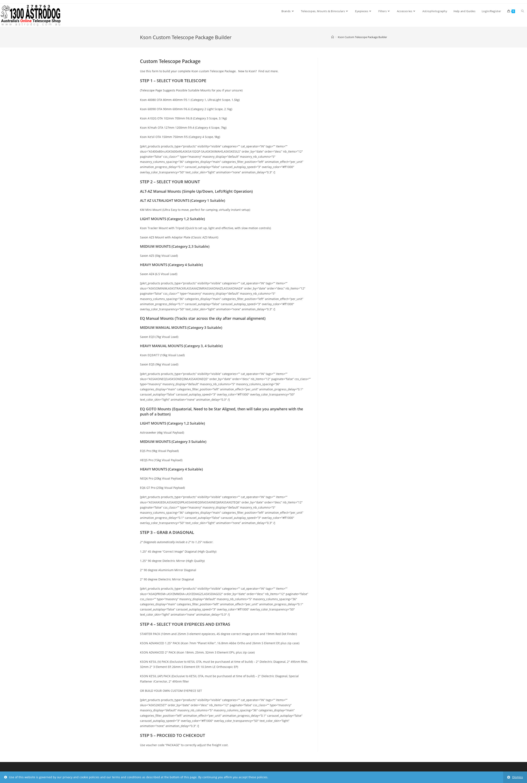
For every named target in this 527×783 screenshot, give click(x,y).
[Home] (332, 37)
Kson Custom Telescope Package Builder (362, 37)
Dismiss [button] (517, 777)
